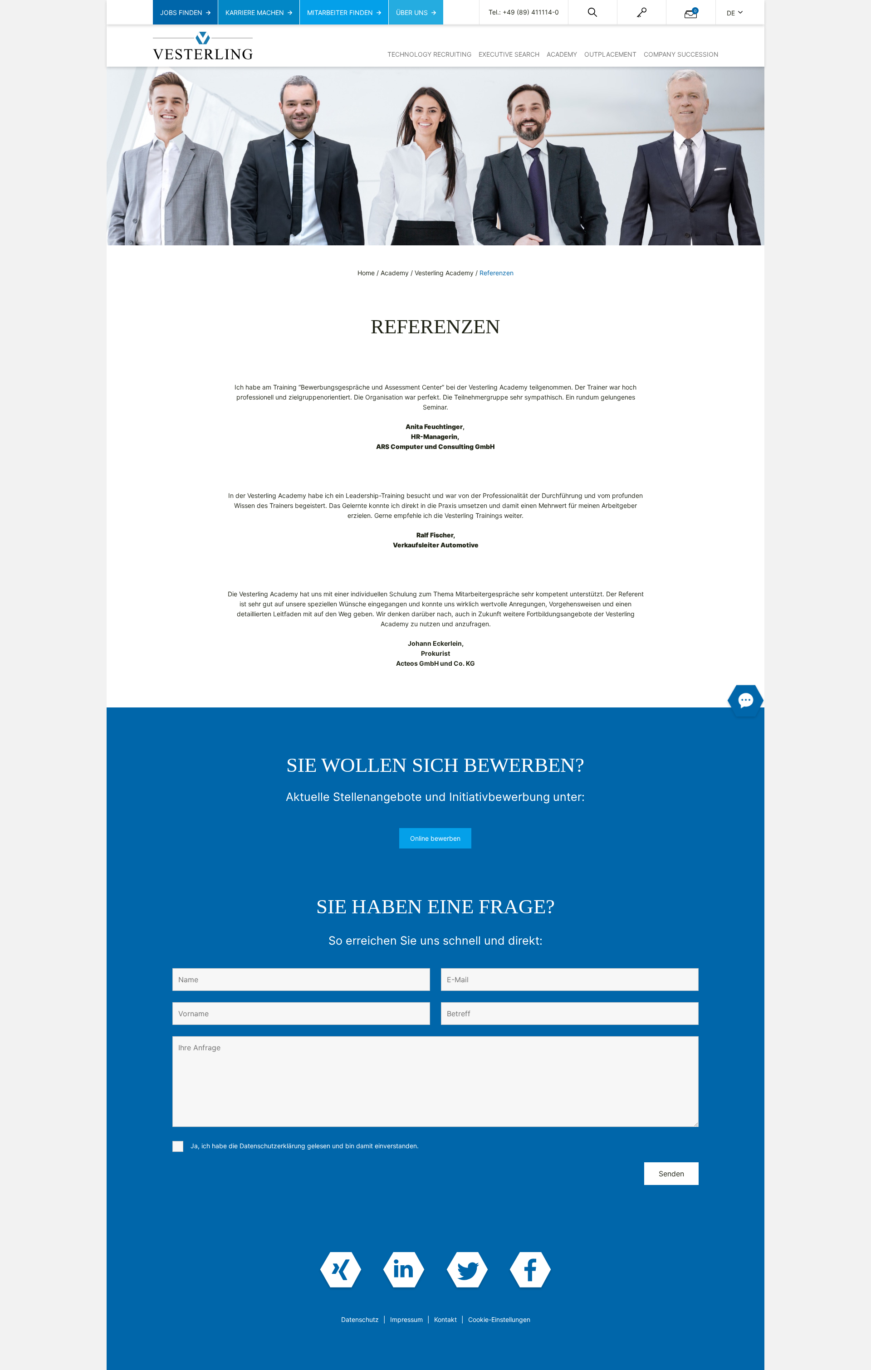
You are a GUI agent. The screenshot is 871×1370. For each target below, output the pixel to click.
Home (366, 273)
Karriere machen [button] (254, 12)
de (732, 13)
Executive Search (509, 54)
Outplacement (610, 54)
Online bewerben (435, 838)
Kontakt (445, 1319)
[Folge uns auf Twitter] (467, 1271)
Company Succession (681, 54)
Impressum (406, 1319)
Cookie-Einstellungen (499, 1319)
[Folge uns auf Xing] (340, 1271)
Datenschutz (360, 1319)
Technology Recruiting (429, 54)
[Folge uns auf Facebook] (530, 1271)
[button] (592, 12)
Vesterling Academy (444, 273)
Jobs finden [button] (181, 12)
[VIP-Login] (641, 12)
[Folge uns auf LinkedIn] (404, 1271)
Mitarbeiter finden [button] (340, 12)
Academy (562, 54)
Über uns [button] (412, 12)
